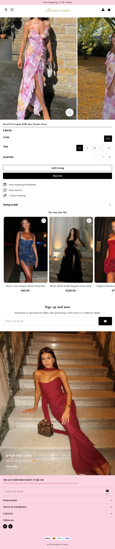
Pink (108, 138)
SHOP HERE (12, 466)
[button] (6, 10)
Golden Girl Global (61, 544)
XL (109, 147)
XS (79, 147)
